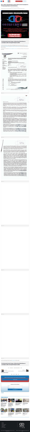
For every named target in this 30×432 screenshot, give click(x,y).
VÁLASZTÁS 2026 (3, 425)
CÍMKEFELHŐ (3, 426)
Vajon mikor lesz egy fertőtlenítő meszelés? (25, 403)
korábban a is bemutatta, (13, 48)
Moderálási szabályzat (25, 430)
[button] (18, 1)
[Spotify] (24, 427)
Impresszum (17, 430)
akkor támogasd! (10, 42)
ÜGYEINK (3, 422)
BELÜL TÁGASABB (3, 427)
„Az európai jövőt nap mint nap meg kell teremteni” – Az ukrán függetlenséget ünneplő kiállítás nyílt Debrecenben (11, 413)
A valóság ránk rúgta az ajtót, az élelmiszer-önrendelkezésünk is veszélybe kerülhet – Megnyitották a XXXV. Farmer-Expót (11, 404)
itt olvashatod (13, 360)
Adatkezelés (20, 430)
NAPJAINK (3, 423)
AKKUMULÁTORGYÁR (4, 424)
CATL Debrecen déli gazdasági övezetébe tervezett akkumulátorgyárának (13, 46)
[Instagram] (21, 427)
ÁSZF (22, 430)
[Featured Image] (4, 400)
